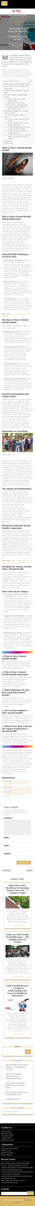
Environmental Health (9, 1148)
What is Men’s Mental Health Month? (17, 84)
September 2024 (7, 1140)
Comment (8, 818)
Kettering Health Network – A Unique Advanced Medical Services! (18, 794)
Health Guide (20, 15)
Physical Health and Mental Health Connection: (17, 108)
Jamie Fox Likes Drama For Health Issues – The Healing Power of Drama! (17, 938)
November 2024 (7, 1136)
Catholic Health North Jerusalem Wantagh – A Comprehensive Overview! (17, 1067)
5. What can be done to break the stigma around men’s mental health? (19, 136)
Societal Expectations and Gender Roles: (17, 100)
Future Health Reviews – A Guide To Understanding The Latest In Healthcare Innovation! (17, 990)
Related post (9, 143)
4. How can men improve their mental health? (18, 132)
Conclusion (8, 141)
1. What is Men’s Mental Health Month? (18, 120)
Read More (17, 925)
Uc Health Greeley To (13, 1099)
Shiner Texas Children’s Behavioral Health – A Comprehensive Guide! (14, 1076)
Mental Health (6, 1155)
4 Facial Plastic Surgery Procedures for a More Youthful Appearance (17, 783)
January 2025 (6, 1132)
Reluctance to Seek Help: (16, 103)
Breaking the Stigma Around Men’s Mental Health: (17, 112)
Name (7, 838)
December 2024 (7, 1134)
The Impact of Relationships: (18, 105)
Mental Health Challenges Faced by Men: (17, 92)
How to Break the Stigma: (16, 115)
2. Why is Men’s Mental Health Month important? (18, 124)
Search (17, 1047)
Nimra (10, 45)
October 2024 (6, 1138)
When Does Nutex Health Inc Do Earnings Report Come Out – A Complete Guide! (17, 889)
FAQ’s (7, 117)
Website (7, 854)
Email (7, 846)
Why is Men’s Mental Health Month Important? (17, 87)
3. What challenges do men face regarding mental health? (19, 128)
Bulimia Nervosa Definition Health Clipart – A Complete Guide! (15, 1085)
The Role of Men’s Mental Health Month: (16, 96)
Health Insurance (7, 1153)
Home (10, 15)
